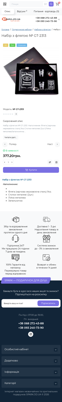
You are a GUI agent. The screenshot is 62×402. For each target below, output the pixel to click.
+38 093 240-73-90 (46, 21)
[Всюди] (45, 4)
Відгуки (22, 11)
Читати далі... (11, 137)
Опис (7, 11)
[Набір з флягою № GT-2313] (31, 71)
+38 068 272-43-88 (46, 17)
